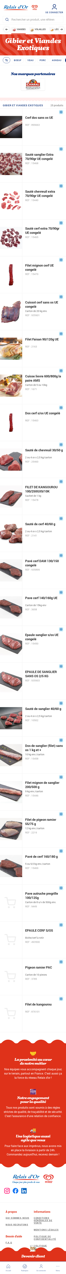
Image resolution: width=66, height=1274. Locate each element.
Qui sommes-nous (17, 1217)
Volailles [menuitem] (40, 29)
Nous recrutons (17, 1224)
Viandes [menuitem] (21, 29)
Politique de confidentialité (45, 1237)
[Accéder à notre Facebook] (15, 1191)
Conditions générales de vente (43, 1220)
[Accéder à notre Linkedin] (24, 1191)
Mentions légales (46, 1229)
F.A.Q (9, 1242)
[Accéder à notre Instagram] (7, 1191)
